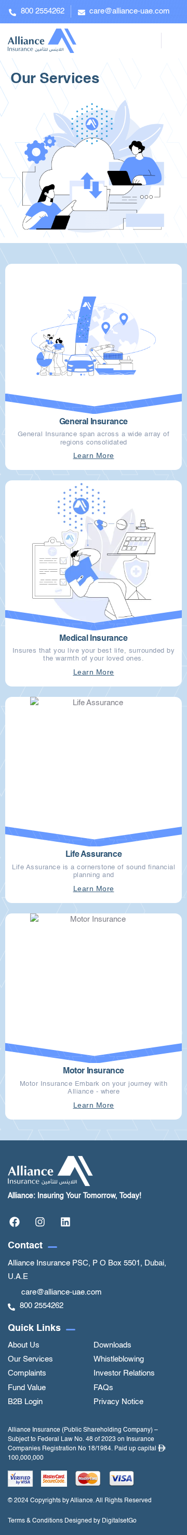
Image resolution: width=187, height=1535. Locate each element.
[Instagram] (40, 1221)
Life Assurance (93, 855)
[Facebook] (14, 1221)
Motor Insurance (93, 1071)
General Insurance (93, 422)
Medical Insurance (93, 639)
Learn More (93, 455)
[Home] (42, 41)
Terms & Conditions (35, 1521)
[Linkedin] (65, 1221)
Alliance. (82, 1501)
